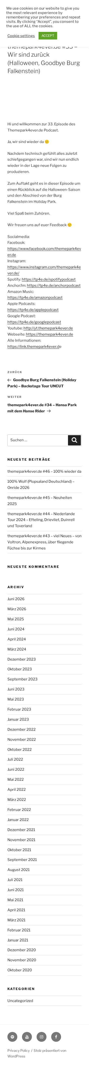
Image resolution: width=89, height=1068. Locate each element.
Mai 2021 (15, 900)
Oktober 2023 (19, 669)
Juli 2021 (14, 880)
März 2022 (16, 799)
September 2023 (22, 679)
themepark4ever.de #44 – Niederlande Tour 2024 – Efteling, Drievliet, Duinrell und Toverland (41, 520)
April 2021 (16, 910)
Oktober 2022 (19, 749)
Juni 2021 (15, 890)
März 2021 (16, 920)
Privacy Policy (18, 1050)
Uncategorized (20, 1001)
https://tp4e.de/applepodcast (33, 310)
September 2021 (22, 860)
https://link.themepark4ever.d (33, 346)
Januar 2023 (18, 719)
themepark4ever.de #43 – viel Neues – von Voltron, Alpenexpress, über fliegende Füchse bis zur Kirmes (44, 542)
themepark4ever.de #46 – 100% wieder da (44, 471)
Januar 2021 (17, 940)
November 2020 (21, 960)
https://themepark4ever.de (49, 334)
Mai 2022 (15, 779)
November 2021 (21, 840)
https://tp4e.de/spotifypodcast (49, 279)
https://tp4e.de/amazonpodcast (35, 297)
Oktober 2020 (19, 970)
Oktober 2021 (19, 850)
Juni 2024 (15, 629)
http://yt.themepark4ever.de (48, 328)
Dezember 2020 (21, 950)
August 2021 (18, 870)
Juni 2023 (15, 689)
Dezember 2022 (21, 729)
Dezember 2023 (21, 659)
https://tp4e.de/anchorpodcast (54, 285)
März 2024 (16, 649)
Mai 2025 (15, 619)
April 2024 (16, 639)
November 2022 (21, 739)
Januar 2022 (18, 820)
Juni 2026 (15, 599)
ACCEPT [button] (48, 36)
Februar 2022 (19, 810)
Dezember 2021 (21, 830)
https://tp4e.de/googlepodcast (34, 322)
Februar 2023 (19, 709)
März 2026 (16, 609)
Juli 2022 (15, 759)
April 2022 (16, 789)
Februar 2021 (18, 930)
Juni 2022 (15, 769)
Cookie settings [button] (21, 36)
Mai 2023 (15, 699)
